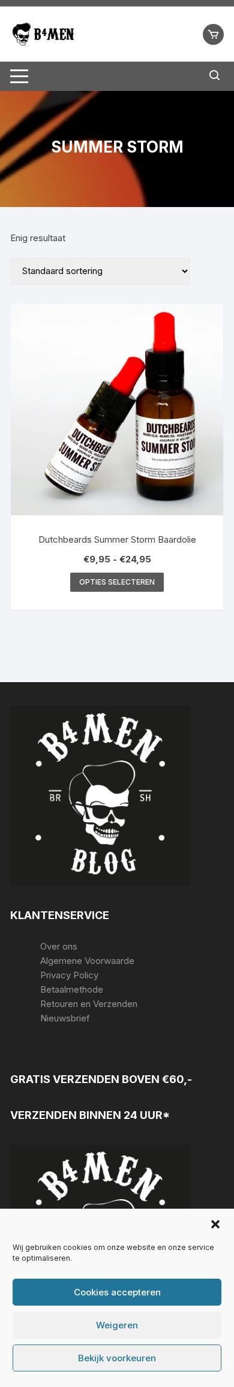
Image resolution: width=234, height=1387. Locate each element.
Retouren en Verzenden (88, 1003)
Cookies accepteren (117, 1292)
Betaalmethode (71, 989)
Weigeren (117, 1325)
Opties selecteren (117, 581)
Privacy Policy (69, 975)
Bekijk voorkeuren (117, 1358)
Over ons (58, 946)
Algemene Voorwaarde (87, 960)
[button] (215, 1224)
